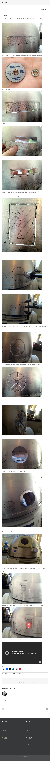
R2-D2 (14, 673)
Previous (42, 9)
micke (4, 673)
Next (46, 9)
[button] (3, 709)
